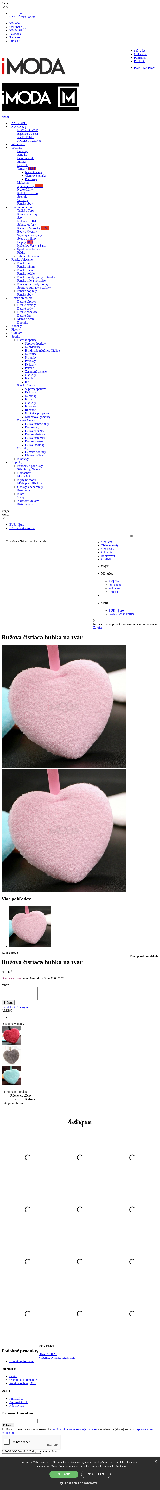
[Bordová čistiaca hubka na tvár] (11, 1044)
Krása (20, 494)
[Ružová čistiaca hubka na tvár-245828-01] (30, 946)
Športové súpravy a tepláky (34, 287)
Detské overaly (26, 305)
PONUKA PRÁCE (146, 67)
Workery (22, 200)
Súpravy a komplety (29, 235)
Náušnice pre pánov (37, 413)
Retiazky (30, 364)
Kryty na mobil (26, 480)
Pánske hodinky (35, 455)
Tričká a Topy (25, 210)
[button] (80, 1483)
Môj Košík (16, 30)
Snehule (22, 196)
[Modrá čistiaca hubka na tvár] (11, 1084)
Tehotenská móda (28, 256)
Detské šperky (26, 420)
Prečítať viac (119, 1466)
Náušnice (30, 354)
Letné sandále (25, 158)
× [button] (155, 1461)
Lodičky (22, 151)
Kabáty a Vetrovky (33, 228)
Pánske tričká (25, 270)
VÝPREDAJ (25, 137)
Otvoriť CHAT (48, 1354)
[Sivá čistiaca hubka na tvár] (11, 1064)
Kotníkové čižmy (27, 193)
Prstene (29, 368)
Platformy (31, 179)
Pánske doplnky (27, 291)
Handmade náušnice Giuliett (42, 350)
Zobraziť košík (18, 1402)
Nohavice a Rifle (27, 221)
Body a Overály (27, 231)
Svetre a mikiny (26, 238)
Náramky (30, 357)
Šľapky (21, 161)
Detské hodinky (34, 445)
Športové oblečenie (29, 249)
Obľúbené (140, 54)
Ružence (30, 410)
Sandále (22, 154)
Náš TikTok (16, 1405)
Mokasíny (23, 182)
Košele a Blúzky (27, 214)
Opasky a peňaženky (30, 487)
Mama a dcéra (26, 319)
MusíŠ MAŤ (25, 476)
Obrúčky (30, 375)
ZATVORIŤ (19, 123)
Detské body (25, 308)
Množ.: (6, 985)
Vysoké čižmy (30, 186)
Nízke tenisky (33, 172)
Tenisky (26, 168)
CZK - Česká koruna (22, 16)
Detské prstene (34, 441)
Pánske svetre (25, 263)
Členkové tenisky (35, 175)
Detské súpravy (26, 301)
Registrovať (16, 37)
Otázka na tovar (11, 978)
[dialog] (80, 1473)
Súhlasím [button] (64, 1474)
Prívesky (30, 361)
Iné (27, 382)
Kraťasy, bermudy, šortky (33, 284)
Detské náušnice (35, 434)
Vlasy (20, 497)
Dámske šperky (26, 340)
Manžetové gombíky (37, 417)
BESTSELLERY (28, 133)
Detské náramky (35, 438)
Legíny (25, 242)
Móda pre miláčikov (29, 483)
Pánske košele (26, 273)
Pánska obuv (25, 203)
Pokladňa (15, 34)
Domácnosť (24, 473)
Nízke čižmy (25, 189)
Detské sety (32, 427)
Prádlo (21, 252)
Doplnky (22, 322)
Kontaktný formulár (21, 1361)
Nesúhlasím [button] (96, 1474)
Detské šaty (24, 315)
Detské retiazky (34, 431)
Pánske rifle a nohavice (31, 280)
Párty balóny (25, 504)
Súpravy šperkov (35, 343)
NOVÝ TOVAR (27, 130)
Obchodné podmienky (23, 1379)
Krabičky (23, 459)
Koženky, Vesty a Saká (31, 245)
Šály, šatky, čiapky (28, 469)
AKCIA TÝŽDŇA (29, 140)
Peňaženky (24, 490)
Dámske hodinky (35, 452)
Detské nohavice (27, 312)
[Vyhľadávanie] (131, 536)
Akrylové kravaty (28, 500)
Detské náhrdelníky (37, 424)
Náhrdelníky (32, 347)
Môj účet (14, 23)
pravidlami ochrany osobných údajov (74, 1429)
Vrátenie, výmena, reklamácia (57, 1357)
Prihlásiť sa (16, 1398)
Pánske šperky (26, 385)
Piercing (30, 378)
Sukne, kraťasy (26, 224)
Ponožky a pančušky (30, 466)
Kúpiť (8, 1003)
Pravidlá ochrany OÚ (22, 1383)
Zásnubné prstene (36, 371)
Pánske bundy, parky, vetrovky (36, 277)
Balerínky (23, 165)
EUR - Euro (16, 13)
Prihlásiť (14, 41)
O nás (13, 1376)
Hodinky (22, 448)
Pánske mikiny (26, 266)
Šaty (20, 217)
